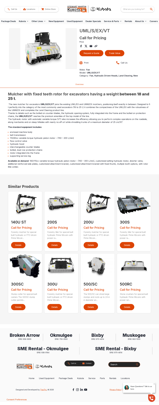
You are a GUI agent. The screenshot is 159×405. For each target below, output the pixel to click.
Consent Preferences (17, 399)
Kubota (80, 378)
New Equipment (56, 21)
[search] (152, 9)
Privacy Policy (115, 390)
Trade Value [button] (114, 53)
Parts (102, 378)
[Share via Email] (90, 46)
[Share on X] (85, 46)
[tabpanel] (43, 49)
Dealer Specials (93, 21)
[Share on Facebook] (81, 46)
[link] (29, 9)
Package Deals (66, 378)
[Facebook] (73, 389)
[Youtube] (85, 389)
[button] (12, 9)
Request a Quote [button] (91, 53)
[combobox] (138, 9)
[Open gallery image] (43, 48)
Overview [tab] (79, 84)
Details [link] (18, 245)
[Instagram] (77, 389)
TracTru (43, 390)
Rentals (128, 21)
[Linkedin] (81, 389)
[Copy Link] (95, 46)
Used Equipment (75, 21)
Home (31, 378)
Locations (125, 378)
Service (91, 378)
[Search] (137, 364)
